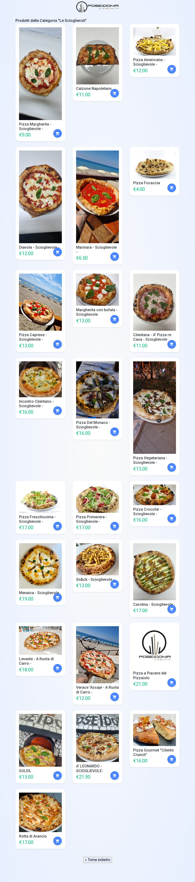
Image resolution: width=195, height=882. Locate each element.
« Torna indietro (97, 860)
